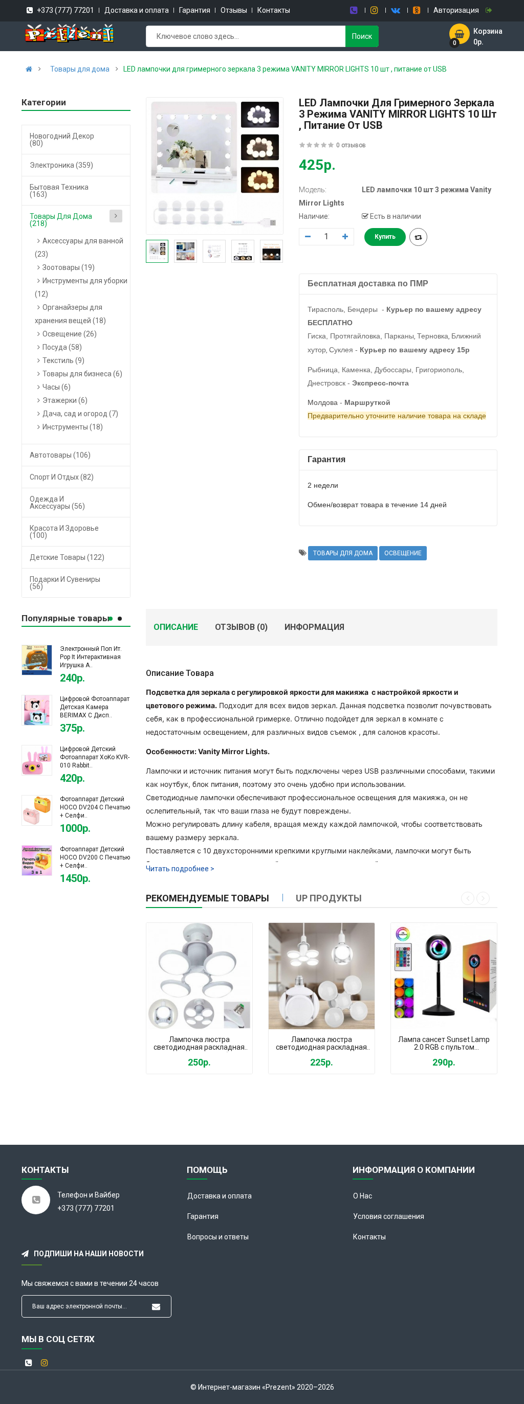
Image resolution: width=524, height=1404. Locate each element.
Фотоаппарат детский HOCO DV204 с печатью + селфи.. (95, 807)
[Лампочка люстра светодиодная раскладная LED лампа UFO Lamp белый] (199, 976)
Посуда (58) (62, 347)
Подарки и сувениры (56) (65, 583)
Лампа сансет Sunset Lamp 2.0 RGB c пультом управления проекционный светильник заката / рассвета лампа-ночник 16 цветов (444, 1044)
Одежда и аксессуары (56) (57, 502)
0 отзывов (351, 145)
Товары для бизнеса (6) (82, 374)
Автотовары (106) (60, 455)
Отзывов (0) (241, 627)
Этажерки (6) (65, 400)
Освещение (403, 553)
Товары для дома (80, 69)
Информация (314, 627)
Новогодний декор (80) (62, 139)
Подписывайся (156, 1307)
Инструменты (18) (72, 427)
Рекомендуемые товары (207, 898)
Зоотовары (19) (68, 267)
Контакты (273, 10)
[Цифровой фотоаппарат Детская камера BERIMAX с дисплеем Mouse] (37, 709)
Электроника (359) (61, 165)
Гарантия (194, 10)
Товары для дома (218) (61, 220)
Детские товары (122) (67, 557)
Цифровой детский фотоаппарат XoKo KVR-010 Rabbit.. (94, 757)
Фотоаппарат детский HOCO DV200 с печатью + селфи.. (95, 857)
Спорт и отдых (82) (62, 477)
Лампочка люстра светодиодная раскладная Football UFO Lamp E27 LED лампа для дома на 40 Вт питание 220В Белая (321, 1044)
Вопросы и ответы (218, 1237)
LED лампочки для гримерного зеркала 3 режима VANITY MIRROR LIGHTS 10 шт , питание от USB (285, 69)
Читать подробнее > (180, 869)
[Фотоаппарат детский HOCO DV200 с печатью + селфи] (37, 859)
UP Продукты (329, 898)
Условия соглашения (388, 1216)
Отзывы (234, 10)
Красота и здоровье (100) (64, 531)
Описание (176, 627)
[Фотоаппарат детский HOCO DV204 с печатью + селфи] (37, 809)
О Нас (362, 1196)
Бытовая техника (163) (59, 190)
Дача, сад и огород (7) (80, 414)
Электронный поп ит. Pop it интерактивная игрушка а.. (91, 657)
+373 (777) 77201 (64, 10)
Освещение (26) (69, 334)
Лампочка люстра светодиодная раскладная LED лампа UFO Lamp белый (199, 1044)
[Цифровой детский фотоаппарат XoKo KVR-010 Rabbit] (37, 759)
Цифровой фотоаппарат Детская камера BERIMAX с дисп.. (94, 707)
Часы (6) (56, 387)
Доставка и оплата (136, 10)
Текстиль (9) (63, 360)
